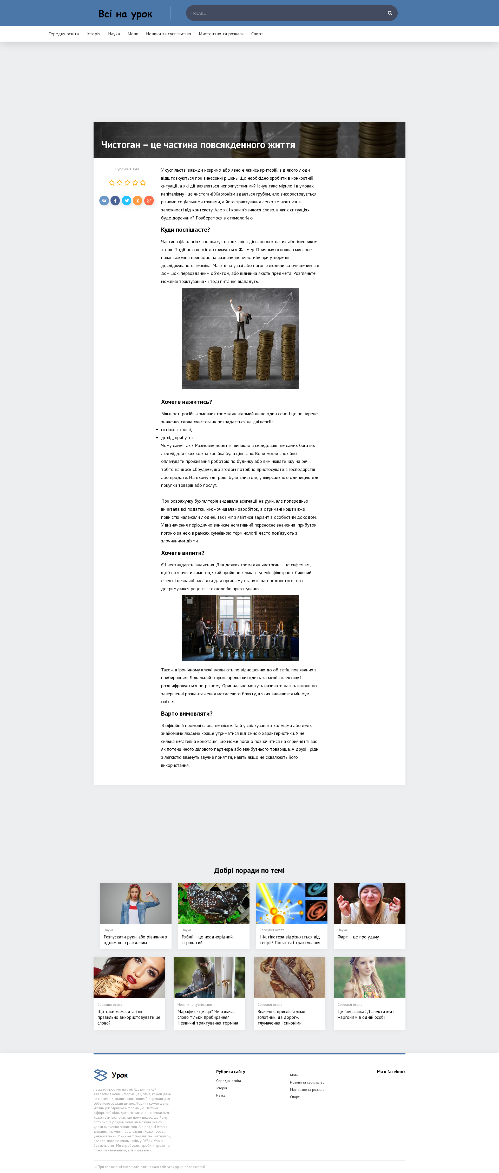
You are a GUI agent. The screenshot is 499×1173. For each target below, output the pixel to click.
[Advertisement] (249, 85)
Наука (114, 34)
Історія (93, 34)
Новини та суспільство (168, 34)
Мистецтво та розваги (221, 34)
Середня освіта (64, 34)
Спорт (257, 34)
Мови (133, 34)
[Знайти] (389, 13)
